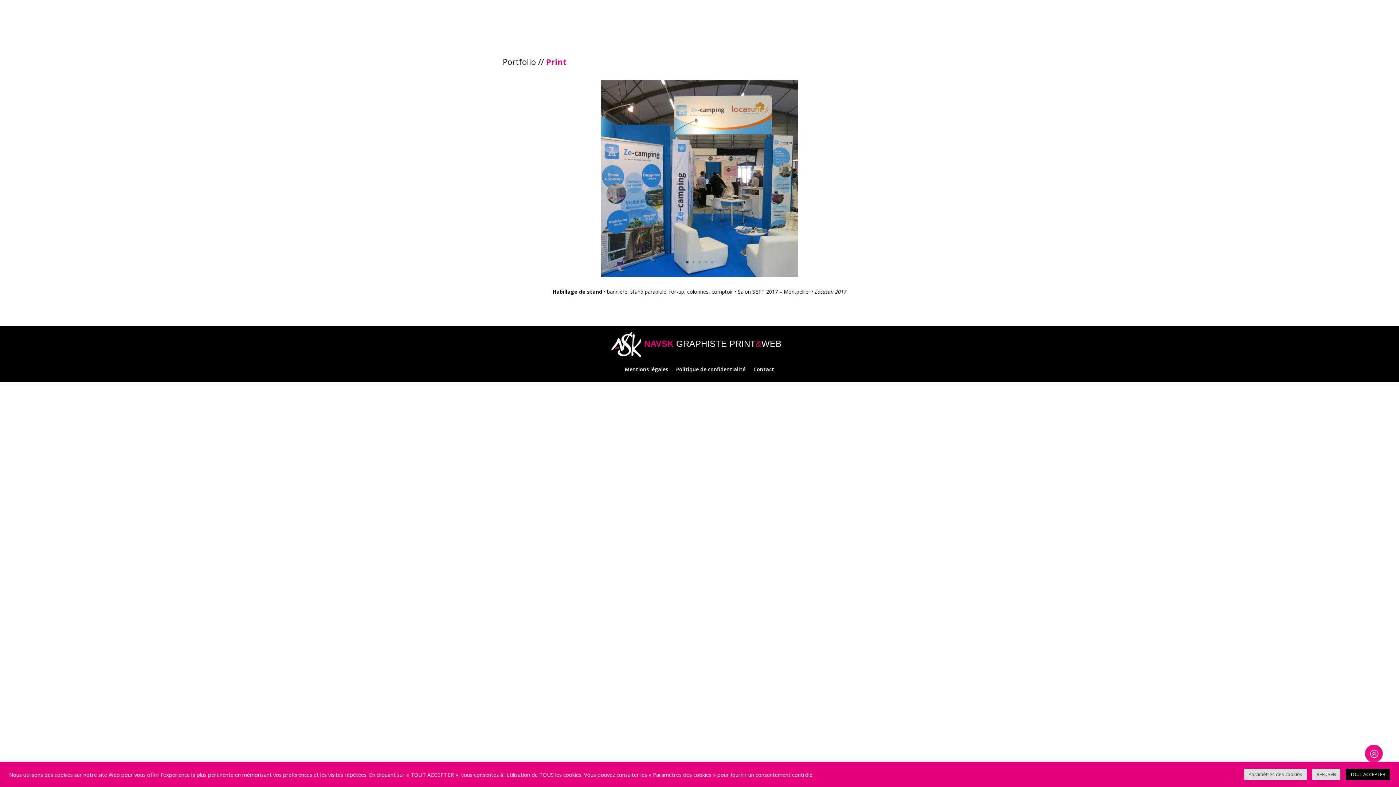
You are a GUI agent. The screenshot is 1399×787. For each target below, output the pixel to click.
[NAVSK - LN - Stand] (699, 276)
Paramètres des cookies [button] (1275, 774)
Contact (763, 370)
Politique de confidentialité (710, 370)
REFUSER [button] (1326, 774)
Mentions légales (646, 370)
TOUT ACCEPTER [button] (1368, 774)
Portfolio (519, 61)
